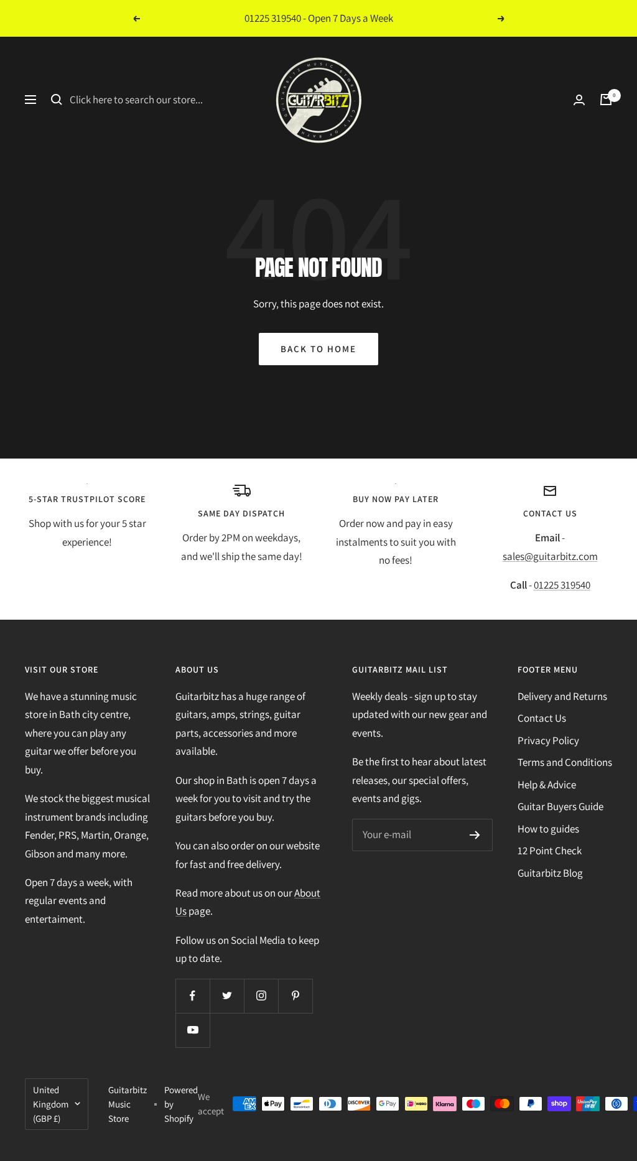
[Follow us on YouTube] (192, 1030)
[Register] (475, 835)
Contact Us (542, 718)
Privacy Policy (548, 740)
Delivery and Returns (562, 696)
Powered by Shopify (181, 1104)
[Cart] (606, 99)
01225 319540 (562, 585)
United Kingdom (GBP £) (50, 1104)
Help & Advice (547, 784)
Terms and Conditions (565, 762)
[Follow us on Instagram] (261, 996)
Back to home (318, 349)
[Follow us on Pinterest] (295, 996)
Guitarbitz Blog (550, 873)
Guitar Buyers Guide (560, 806)
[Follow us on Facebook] (192, 996)
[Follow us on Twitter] (227, 996)
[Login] (579, 100)
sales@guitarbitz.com (550, 556)
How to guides (548, 829)
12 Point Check (550, 850)
